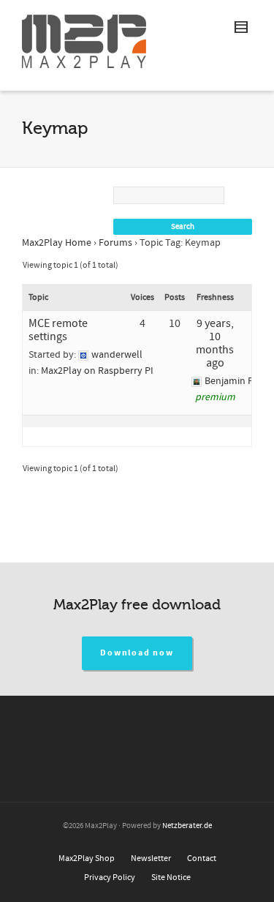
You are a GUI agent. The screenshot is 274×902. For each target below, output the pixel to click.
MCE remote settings (58, 330)
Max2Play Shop (86, 858)
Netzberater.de (187, 826)
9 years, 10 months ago (215, 343)
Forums (115, 242)
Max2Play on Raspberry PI (97, 370)
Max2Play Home (56, 242)
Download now (137, 653)
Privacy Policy (109, 877)
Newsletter (151, 858)
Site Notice (171, 877)
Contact (201, 858)
